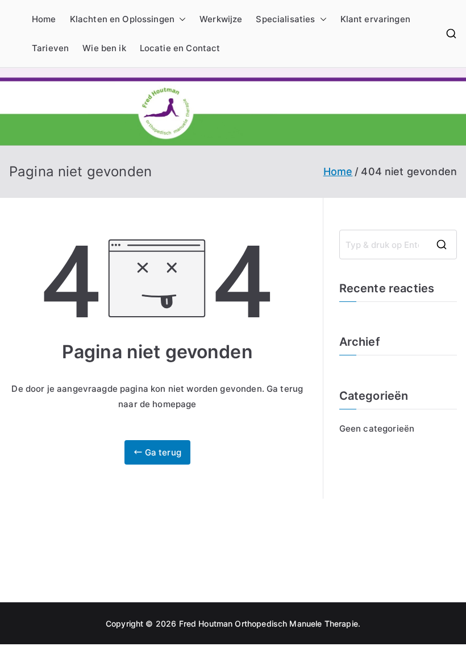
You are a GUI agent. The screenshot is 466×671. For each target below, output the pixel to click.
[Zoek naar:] (398, 244)
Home (44, 19)
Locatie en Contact (180, 48)
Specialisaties (285, 19)
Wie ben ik (104, 48)
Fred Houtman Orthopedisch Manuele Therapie (268, 623)
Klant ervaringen (375, 19)
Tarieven (50, 48)
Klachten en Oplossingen (122, 19)
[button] (180, 19)
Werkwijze (220, 19)
